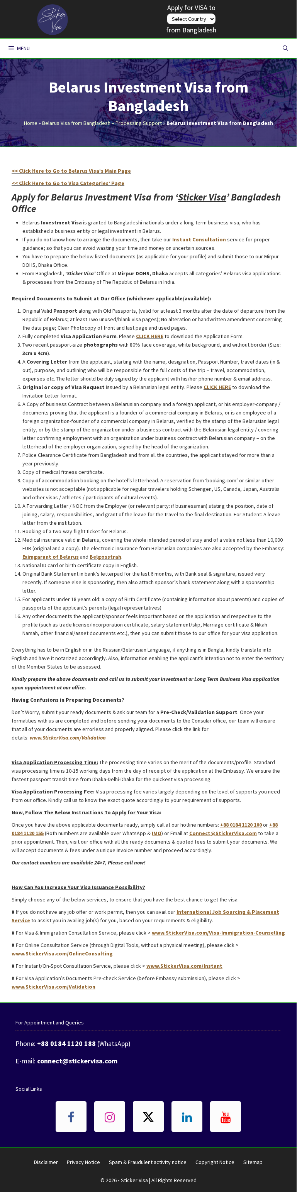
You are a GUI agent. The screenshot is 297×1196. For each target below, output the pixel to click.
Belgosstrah (105, 556)
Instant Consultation (199, 239)
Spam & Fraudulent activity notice (148, 1162)
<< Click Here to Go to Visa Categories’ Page (68, 183)
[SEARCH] (285, 48)
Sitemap (253, 1162)
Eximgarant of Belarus (50, 556)
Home (30, 123)
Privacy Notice (83, 1162)
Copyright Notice (214, 1162)
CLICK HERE (149, 336)
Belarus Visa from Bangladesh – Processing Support (102, 123)
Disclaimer (46, 1162)
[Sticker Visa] (52, 17)
